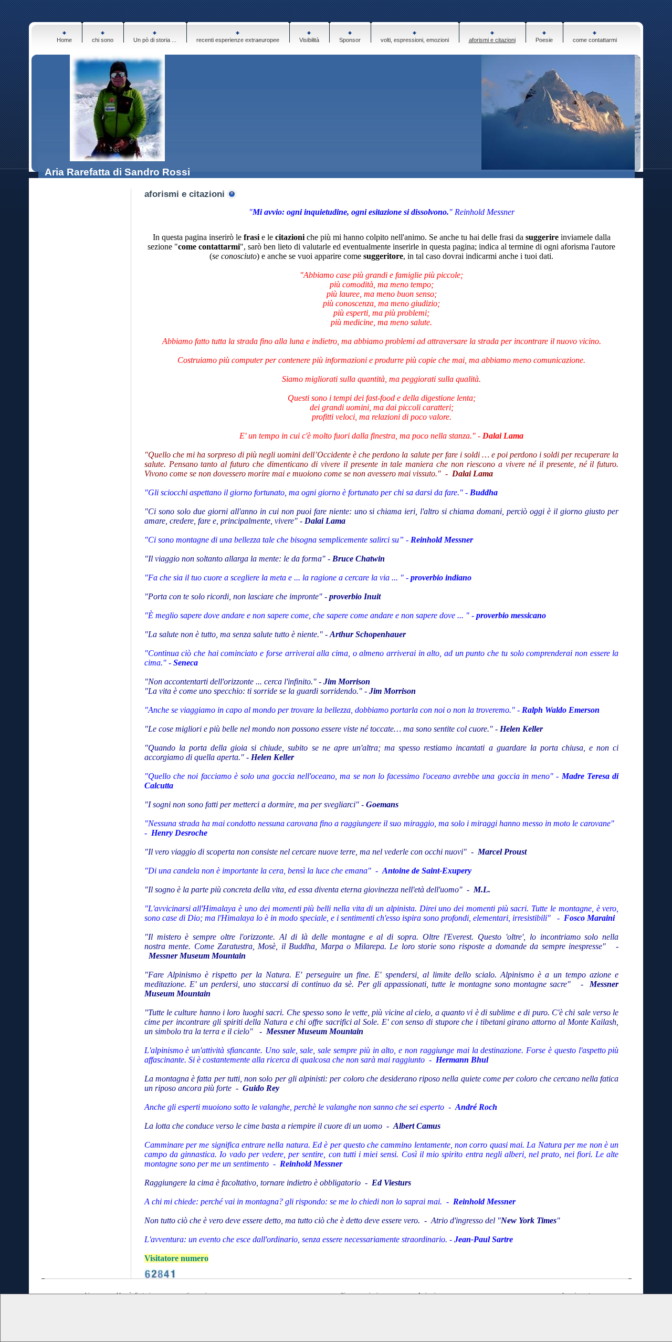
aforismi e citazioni (492, 40)
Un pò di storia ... (154, 40)
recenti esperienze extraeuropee (237, 40)
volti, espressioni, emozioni (415, 40)
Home (64, 40)
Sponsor (350, 40)
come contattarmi (595, 40)
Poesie (544, 40)
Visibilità (309, 40)
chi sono (102, 40)
